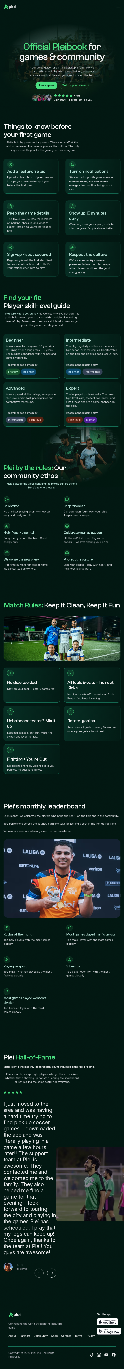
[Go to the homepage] (10, 7)
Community (41, 1335)
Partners (25, 1335)
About (12, 1335)
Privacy (90, 1335)
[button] (39, 1273)
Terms (78, 1335)
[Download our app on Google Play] (109, 1331)
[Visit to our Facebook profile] (99, 1355)
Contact (66, 1335)
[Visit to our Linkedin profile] (92, 1355)
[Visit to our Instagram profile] (106, 1355)
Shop (54, 1335)
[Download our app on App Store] (107, 1321)
